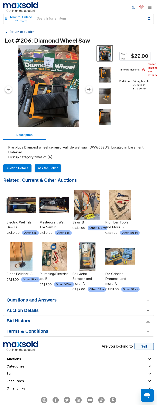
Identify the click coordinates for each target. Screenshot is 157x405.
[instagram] (44, 400)
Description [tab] (24, 134)
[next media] (88, 89)
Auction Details (17, 168)
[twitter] (67, 400)
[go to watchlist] (141, 7)
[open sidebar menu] (150, 7)
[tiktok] (101, 400)
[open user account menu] (133, 7)
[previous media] (8, 89)
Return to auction (22, 31)
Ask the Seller (48, 168)
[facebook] (56, 400)
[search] (149, 19)
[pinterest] (113, 400)
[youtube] (90, 400)
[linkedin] (78, 400)
